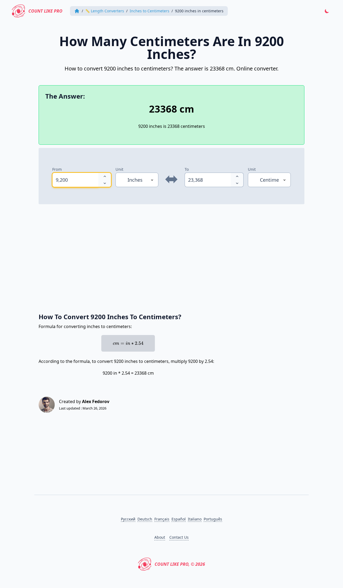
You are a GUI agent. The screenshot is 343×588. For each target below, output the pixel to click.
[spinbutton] (75, 180)
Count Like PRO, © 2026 (180, 564)
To (187, 169)
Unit (119, 169)
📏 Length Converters (104, 10)
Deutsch (144, 519)
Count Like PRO (45, 11)
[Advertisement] (171, 255)
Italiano (195, 519)
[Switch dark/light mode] (327, 11)
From (57, 169)
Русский (128, 519)
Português (213, 519)
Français (161, 519)
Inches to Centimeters (149, 10)
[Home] (77, 11)
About (159, 537)
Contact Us (179, 537)
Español (179, 519)
